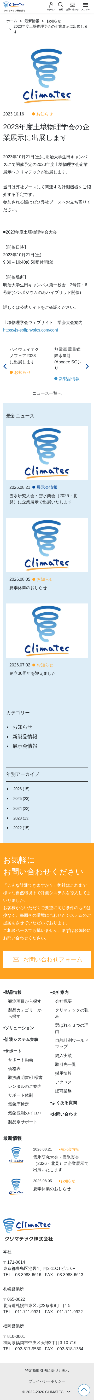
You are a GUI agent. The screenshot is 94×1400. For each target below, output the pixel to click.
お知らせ (53, 21)
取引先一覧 (65, 1064)
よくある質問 (64, 1102)
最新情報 (32, 21)
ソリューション (19, 1028)
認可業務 (63, 1091)
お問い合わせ (64, 1114)
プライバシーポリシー (47, 1381)
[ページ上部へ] (84, 1390)
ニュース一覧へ (47, 393)
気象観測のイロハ (25, 1113)
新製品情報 (25, 736)
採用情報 (63, 1073)
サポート (13, 1051)
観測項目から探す (25, 1001)
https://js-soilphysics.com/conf (30, 330)
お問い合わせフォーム (53, 959)
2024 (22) (21, 808)
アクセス (63, 1082)
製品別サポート (22, 1122)
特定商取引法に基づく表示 (47, 1370)
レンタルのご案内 (25, 1086)
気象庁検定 (18, 1104)
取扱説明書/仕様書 (25, 1077)
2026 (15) (21, 789)
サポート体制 (20, 1095)
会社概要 (63, 1001)
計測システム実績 (21, 1039)
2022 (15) (21, 828)
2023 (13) (21, 818)
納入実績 (63, 1055)
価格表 (14, 1068)
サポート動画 (20, 1060)
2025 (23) (21, 798)
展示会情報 (25, 746)
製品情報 (13, 992)
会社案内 (60, 992)
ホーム (11, 21)
